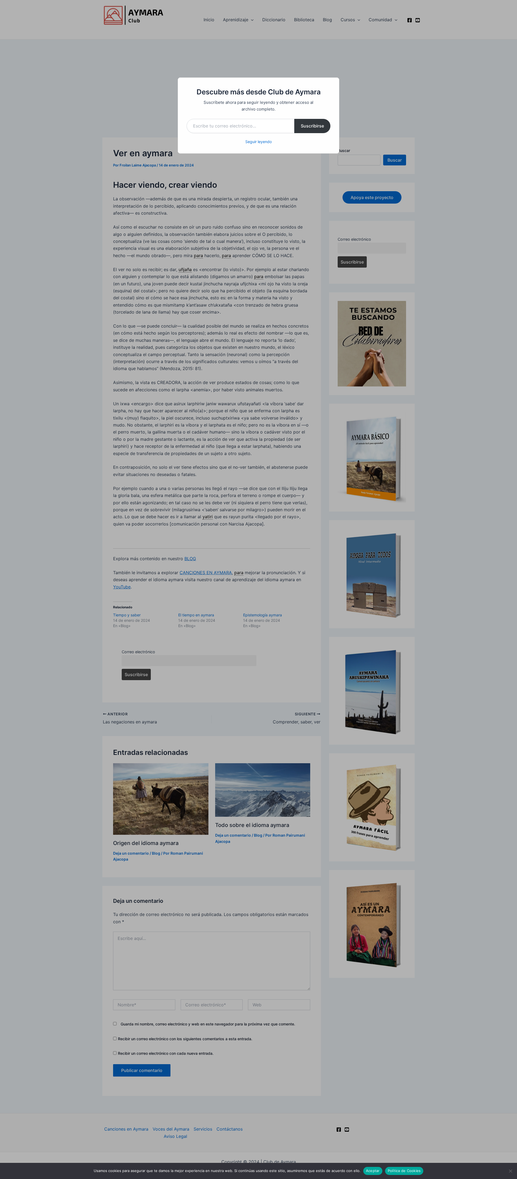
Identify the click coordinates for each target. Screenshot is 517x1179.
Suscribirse (312, 126)
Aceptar (373, 1171)
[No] (510, 1171)
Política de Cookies (404, 1171)
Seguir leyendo (258, 141)
